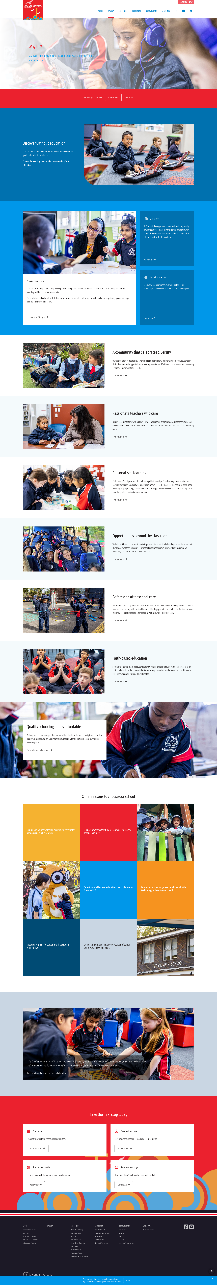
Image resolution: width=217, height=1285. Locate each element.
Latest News (122, 1230)
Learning (73, 1236)
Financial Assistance (101, 1243)
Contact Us (166, 11)
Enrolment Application (102, 1233)
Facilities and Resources (30, 1240)
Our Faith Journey (76, 1233)
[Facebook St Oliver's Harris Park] (186, 1226)
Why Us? (111, 11)
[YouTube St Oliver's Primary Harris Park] (191, 1226)
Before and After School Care (80, 1256)
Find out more (118, 375)
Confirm (128, 1280)
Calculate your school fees (38, 750)
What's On (122, 1233)
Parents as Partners (77, 1253)
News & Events (151, 11)
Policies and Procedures (30, 1243)
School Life (123, 11)
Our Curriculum (76, 1240)
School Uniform (76, 1250)
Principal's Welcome (29, 1230)
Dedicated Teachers (29, 1236)
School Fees (98, 1236)
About (100, 11)
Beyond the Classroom (78, 1243)
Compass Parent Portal (126, 1243)
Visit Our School (100, 1230)
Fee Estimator (99, 1240)
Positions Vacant (148, 1230)
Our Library (74, 1246)
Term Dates (122, 1236)
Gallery (121, 1240)
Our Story (26, 1233)
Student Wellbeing (77, 1230)
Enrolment (136, 11)
